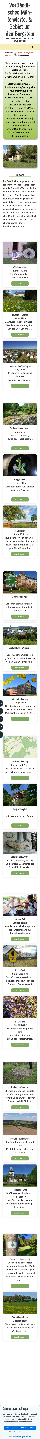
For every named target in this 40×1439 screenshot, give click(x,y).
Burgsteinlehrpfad (14, 98)
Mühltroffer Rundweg (21, 91)
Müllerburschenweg (15, 63)
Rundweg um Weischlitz (18, 118)
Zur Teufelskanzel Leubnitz (18, 73)
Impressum (27, 1437)
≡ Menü (32, 47)
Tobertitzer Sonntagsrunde (19, 122)
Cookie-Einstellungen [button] (20, 1432)
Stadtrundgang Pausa (19, 84)
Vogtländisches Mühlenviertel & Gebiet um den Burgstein (20, 19)
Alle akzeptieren (27, 1428)
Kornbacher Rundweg (18, 94)
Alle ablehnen (11, 1428)
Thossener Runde (20, 125)
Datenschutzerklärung (16, 1437)
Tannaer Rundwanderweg (18, 129)
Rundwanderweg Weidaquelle (19, 87)
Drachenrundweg (14, 77)
